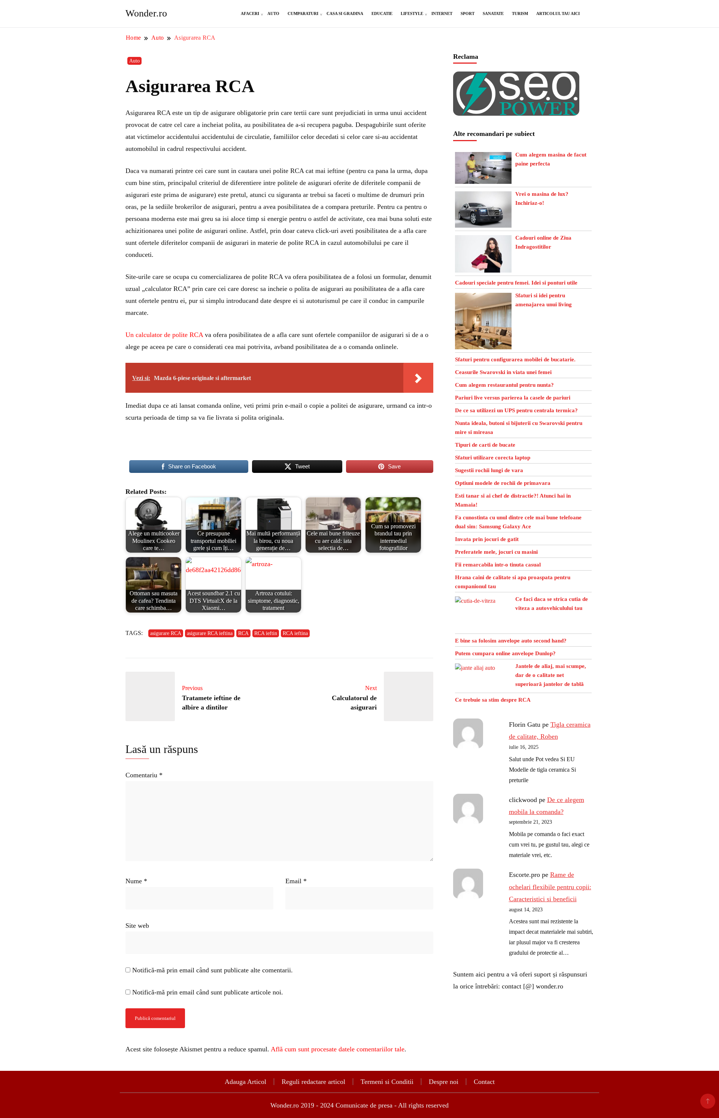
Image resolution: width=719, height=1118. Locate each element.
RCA (243, 633)
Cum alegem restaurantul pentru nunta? (504, 385)
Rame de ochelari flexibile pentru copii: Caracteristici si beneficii (550, 887)
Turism (520, 13)
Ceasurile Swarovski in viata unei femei (503, 372)
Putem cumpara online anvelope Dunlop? (505, 653)
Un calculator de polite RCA (164, 334)
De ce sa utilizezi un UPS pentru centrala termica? (516, 410)
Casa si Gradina (345, 13)
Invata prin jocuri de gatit (487, 539)
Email (296, 881)
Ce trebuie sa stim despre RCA (493, 700)
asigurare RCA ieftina (210, 633)
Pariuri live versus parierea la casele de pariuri (512, 398)
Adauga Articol (245, 1081)
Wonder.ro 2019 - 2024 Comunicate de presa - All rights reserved (359, 1105)
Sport (467, 13)
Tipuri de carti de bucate (485, 445)
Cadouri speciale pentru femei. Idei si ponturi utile (516, 283)
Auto (273, 13)
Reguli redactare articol (313, 1081)
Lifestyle (412, 13)
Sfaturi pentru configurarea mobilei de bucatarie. (515, 359)
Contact (484, 1081)
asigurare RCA (165, 633)
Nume (136, 881)
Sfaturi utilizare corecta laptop (492, 458)
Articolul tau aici (558, 13)
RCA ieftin (265, 633)
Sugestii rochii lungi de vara (489, 470)
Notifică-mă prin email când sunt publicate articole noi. (207, 992)
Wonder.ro (146, 13)
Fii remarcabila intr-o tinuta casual (498, 565)
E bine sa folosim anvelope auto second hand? (511, 641)
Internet (441, 13)
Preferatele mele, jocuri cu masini (496, 552)
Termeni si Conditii (387, 1081)
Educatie (381, 13)
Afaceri (250, 13)
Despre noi (443, 1081)
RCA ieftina (295, 633)
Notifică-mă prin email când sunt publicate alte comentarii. (212, 970)
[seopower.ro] (516, 77)
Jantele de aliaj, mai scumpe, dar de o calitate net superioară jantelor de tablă (550, 675)
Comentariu (144, 775)
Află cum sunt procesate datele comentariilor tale (337, 1049)
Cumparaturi (303, 13)
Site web (137, 925)
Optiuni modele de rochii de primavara (502, 483)
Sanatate (493, 13)
